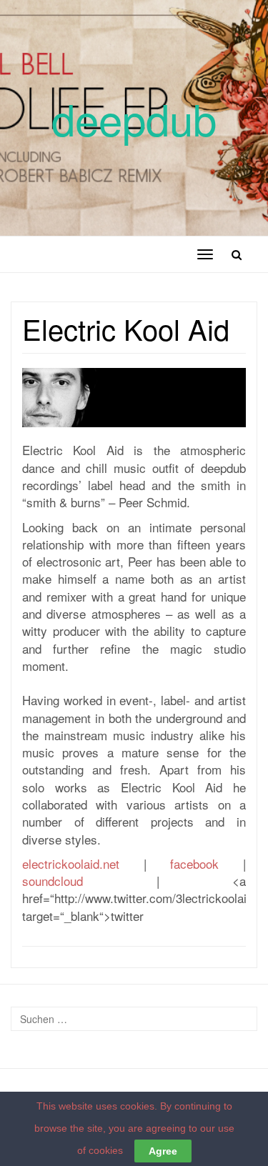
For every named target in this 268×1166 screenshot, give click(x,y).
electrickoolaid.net (70, 863)
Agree (163, 1151)
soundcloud (52, 881)
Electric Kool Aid (125, 328)
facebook (194, 863)
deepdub (134, 118)
